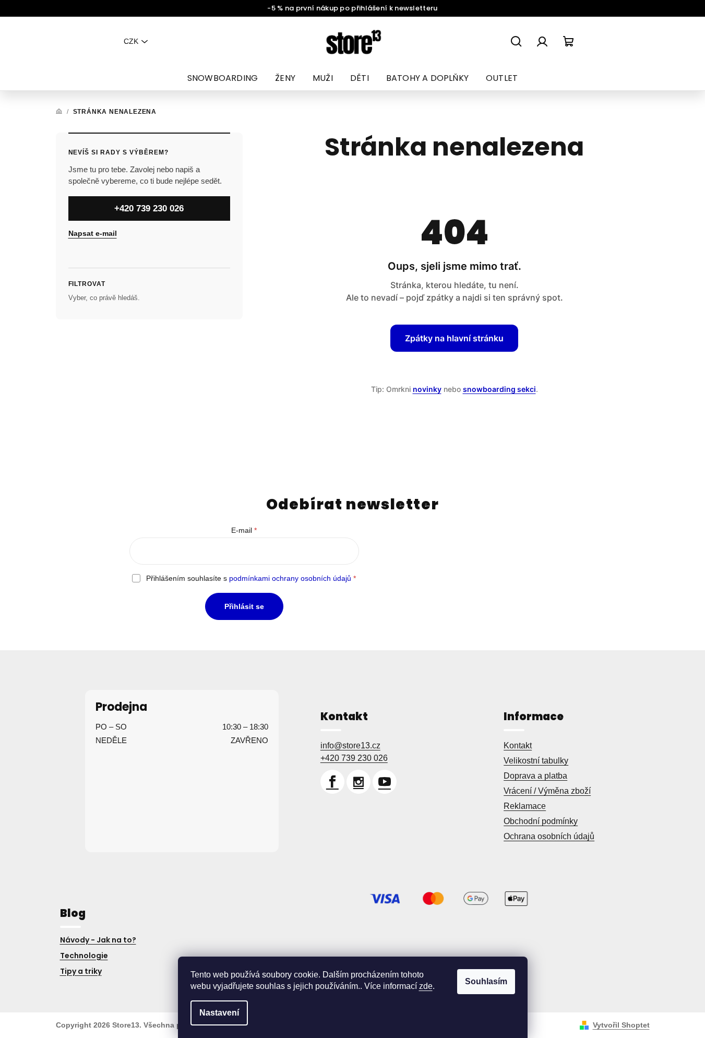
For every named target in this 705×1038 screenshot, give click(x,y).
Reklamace (525, 806)
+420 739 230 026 (149, 208)
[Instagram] (358, 782)
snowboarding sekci (499, 389)
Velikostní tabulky (536, 760)
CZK (131, 41)
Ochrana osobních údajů (549, 836)
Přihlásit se (244, 606)
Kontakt (518, 745)
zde (426, 986)
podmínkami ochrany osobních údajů (290, 578)
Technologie (84, 955)
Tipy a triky (81, 971)
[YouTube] (385, 782)
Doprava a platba (535, 775)
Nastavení (219, 1012)
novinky (427, 389)
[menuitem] (222, 78)
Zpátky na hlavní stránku (454, 338)
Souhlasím (486, 981)
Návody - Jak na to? (98, 940)
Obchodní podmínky (541, 821)
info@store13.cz (350, 745)
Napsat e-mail (92, 233)
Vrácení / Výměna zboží (547, 790)
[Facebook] (332, 782)
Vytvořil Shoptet (621, 1025)
